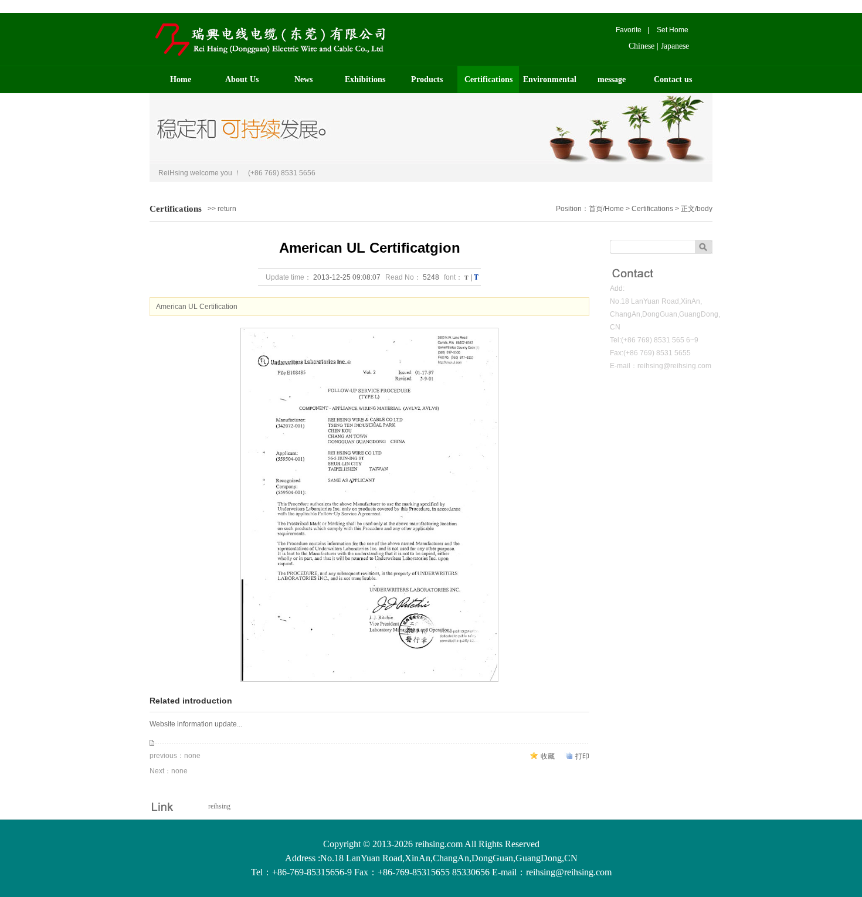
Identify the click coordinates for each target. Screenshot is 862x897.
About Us (242, 79)
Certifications (488, 79)
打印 (582, 756)
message (612, 79)
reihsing (219, 806)
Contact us (673, 79)
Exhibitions (365, 79)
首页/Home (606, 209)
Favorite (629, 30)
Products (427, 79)
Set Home (672, 30)
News (303, 79)
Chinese (641, 46)
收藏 (548, 756)
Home (180, 79)
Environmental (549, 79)
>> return (222, 209)
